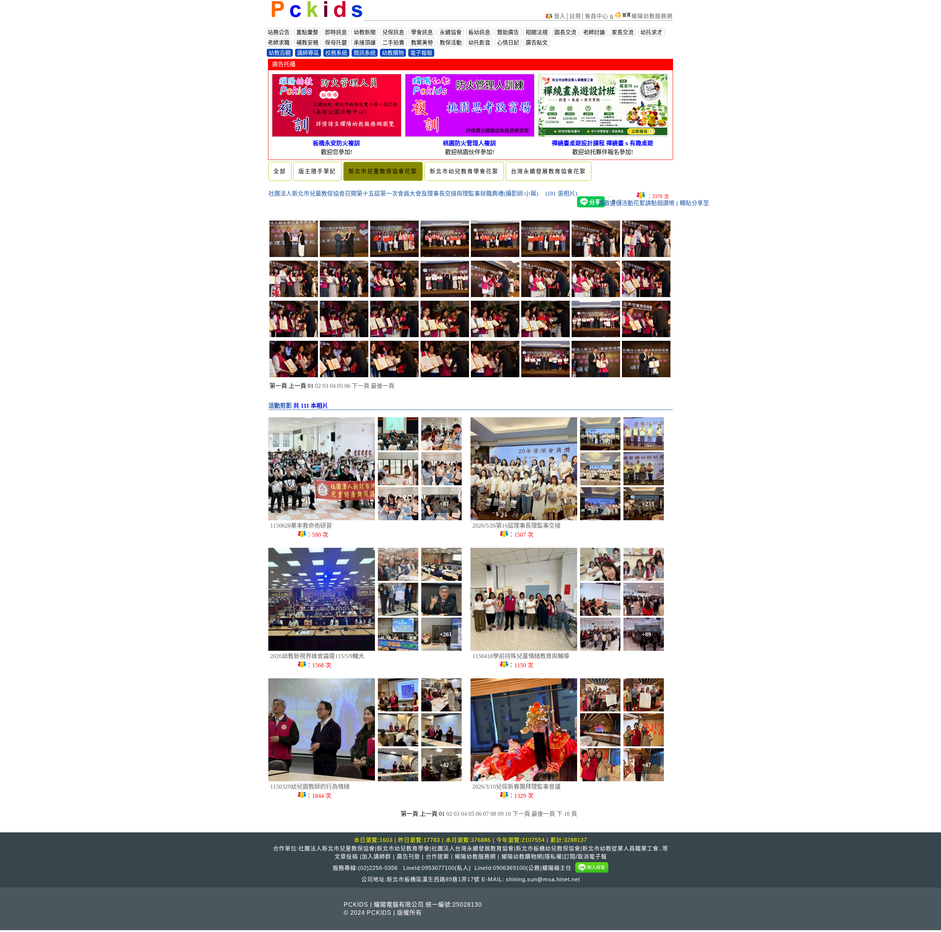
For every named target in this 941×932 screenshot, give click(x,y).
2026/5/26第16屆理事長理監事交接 (516, 525)
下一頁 (360, 386)
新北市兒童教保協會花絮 (382, 171)
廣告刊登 (408, 856)
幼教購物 (393, 53)
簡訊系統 (365, 53)
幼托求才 (651, 32)
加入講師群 (376, 856)
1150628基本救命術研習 (301, 525)
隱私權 (553, 856)
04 (333, 386)
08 (493, 814)
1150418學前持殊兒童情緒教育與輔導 (520, 656)
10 (508, 814)
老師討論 (594, 32)
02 (318, 386)
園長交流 (565, 32)
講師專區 (308, 53)
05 (340, 386)
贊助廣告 (508, 32)
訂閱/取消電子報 (585, 856)
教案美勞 (422, 42)
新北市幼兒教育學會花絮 (464, 171)
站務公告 (279, 32)
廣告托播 (284, 64)
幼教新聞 (365, 32)
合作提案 (437, 856)
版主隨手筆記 (317, 171)
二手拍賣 (393, 42)
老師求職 (279, 42)
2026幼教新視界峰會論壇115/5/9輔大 (317, 656)
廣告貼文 (537, 42)
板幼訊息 (479, 32)
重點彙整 (307, 32)
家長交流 (623, 32)
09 (501, 814)
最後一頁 (382, 386)
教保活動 (451, 42)
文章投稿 (346, 856)
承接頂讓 (365, 42)
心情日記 (508, 42)
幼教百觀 (280, 53)
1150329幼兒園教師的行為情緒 (310, 786)
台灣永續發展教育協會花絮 (548, 171)
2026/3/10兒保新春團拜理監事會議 (516, 786)
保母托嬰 (336, 42)
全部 (279, 171)
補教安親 (307, 42)
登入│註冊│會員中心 (582, 16)
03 (325, 386)
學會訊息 (422, 32)
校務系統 (336, 53)
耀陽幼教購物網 (522, 856)
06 (347, 386)
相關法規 (537, 32)
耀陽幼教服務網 (652, 16)
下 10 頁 (567, 814)
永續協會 (451, 32)
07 (486, 814)
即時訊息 (336, 32)
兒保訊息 (393, 32)
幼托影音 (479, 42)
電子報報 (421, 53)
